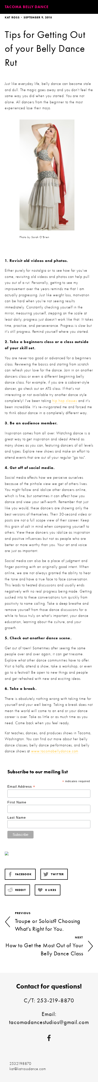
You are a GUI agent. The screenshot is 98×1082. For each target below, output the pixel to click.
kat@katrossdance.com (28, 1069)
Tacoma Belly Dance (27, 7)
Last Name (16, 817)
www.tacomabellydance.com (54, 751)
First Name (16, 802)
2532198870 (20, 1063)
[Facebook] (49, 1038)
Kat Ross (12, 17)
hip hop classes (64, 401)
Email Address (21, 786)
